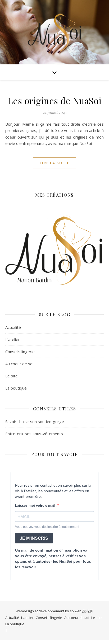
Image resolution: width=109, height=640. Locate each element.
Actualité (13, 327)
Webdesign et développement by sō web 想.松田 (54, 611)
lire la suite (54, 162)
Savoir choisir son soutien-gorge (34, 421)
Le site (11, 375)
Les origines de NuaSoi (55, 100)
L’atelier (12, 339)
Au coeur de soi (19, 363)
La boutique (16, 388)
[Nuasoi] (54, 32)
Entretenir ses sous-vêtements (34, 433)
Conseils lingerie (20, 351)
